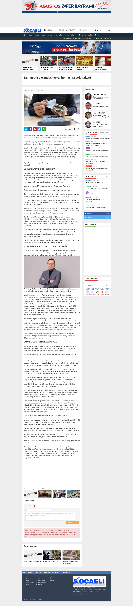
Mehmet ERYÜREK (99, 113)
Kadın (44, 35)
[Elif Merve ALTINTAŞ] (88, 96)
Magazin (40, 584)
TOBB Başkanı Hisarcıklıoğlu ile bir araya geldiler (96, 169)
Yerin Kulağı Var (93, 35)
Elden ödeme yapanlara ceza (94, 182)
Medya (51, 578)
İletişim (40, 599)
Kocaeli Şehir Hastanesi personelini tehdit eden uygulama (96, 144)
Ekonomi (88, 180)
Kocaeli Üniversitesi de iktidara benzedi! (98, 138)
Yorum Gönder (30, 506)
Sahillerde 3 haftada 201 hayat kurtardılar (95, 200)
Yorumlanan (103, 133)
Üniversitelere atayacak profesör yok (97, 156)
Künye (33, 599)
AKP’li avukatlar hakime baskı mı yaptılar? (100, 125)
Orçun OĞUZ (97, 104)
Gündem (30, 35)
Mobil (26, 599)
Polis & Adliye (81, 35)
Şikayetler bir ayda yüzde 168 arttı (96, 207)
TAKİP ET (90, 217)
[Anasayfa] (24, 35)
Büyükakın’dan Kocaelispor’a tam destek (97, 194)
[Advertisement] (66, 20)
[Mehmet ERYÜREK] (88, 115)
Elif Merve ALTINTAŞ (99, 94)
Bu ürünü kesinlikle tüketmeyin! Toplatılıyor (95, 162)
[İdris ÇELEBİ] (88, 124)
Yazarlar (90, 89)
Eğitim (61, 35)
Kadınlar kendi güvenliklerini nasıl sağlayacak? (101, 97)
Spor (67, 35)
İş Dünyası (89, 166)
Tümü (108, 176)
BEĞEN (89, 213)
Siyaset (37, 35)
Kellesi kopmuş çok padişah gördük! (101, 107)
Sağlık (73, 35)
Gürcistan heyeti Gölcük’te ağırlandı (96, 188)
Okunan (93, 133)
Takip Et (106, 217)
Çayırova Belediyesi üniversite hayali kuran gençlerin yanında (97, 151)
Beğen (107, 213)
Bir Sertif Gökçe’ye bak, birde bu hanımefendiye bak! (101, 116)
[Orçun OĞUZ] (88, 105)
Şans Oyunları (52, 35)
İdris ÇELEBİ (96, 122)
